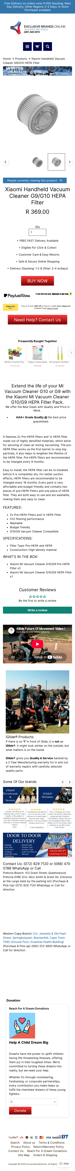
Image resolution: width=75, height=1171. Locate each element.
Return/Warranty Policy (48, 1146)
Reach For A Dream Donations (47, 1151)
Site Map (24, 1155)
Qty (37, 226)
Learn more (52, 308)
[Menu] (27, 46)
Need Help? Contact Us (37, 319)
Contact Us (15, 1151)
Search (15, 1142)
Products (21, 58)
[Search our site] (47, 46)
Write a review (37, 610)
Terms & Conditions (52, 1142)
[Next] (69, 162)
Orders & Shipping (45, 1155)
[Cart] (37, 46)
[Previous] (5, 162)
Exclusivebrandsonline (36, 1164)
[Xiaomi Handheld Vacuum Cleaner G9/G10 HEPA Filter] (56, 162)
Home (7, 58)
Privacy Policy (20, 1146)
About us (29, 1142)
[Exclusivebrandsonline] (37, 28)
